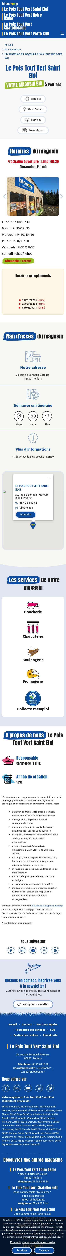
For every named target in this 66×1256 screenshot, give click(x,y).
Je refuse (21, 1250)
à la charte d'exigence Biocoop (47, 905)
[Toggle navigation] (62, 34)
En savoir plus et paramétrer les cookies (32, 1242)
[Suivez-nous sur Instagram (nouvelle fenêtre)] (44, 951)
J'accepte (44, 1250)
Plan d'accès (35, 109)
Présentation (36, 130)
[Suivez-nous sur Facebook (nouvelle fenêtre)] (11, 951)
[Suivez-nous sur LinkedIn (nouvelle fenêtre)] (22, 951)
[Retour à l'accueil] (15, 4)
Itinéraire (25, 514)
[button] (4, 196)
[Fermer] (49, 478)
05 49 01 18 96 (28, 502)
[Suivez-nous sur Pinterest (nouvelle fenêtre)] (55, 951)
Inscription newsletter (35, 1004)
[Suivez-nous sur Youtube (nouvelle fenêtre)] (33, 951)
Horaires (36, 98)
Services (36, 119)
